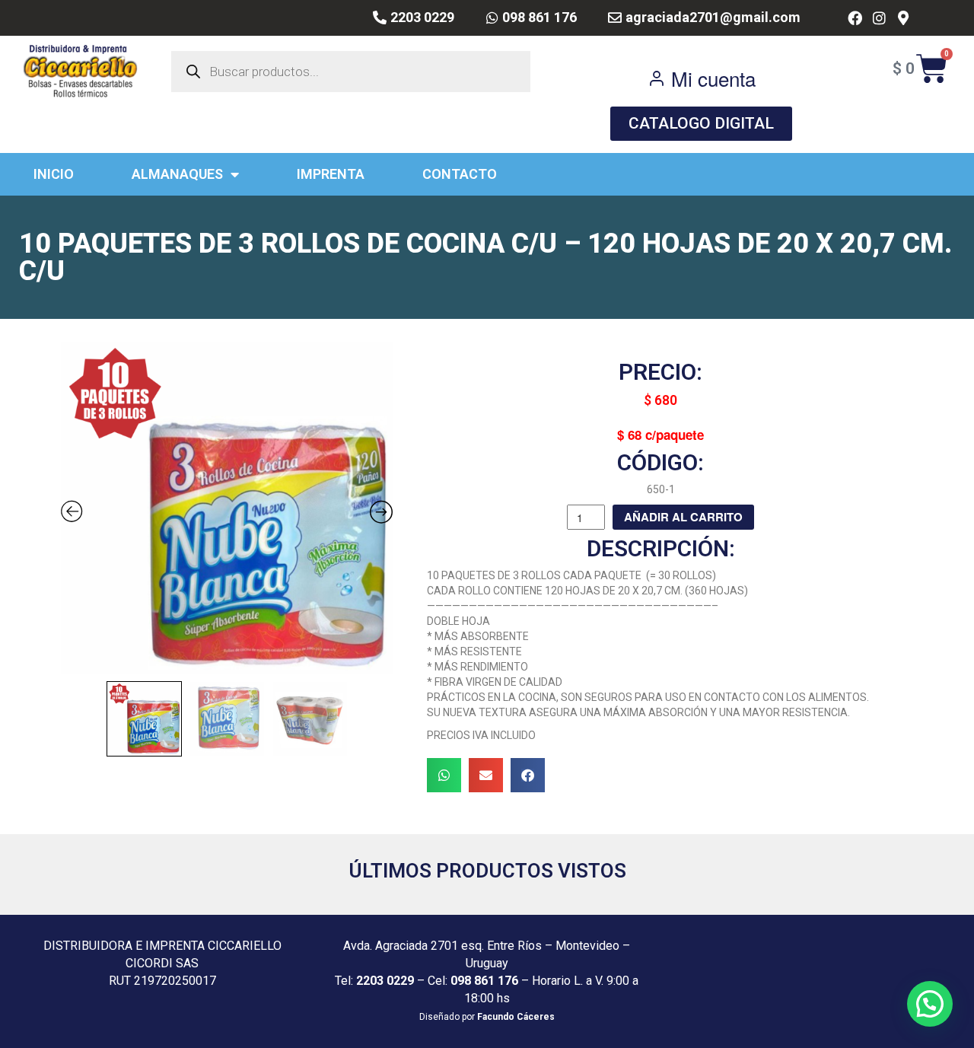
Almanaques (177, 174)
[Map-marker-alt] (903, 18)
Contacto (459, 174)
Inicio (53, 174)
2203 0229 (385, 980)
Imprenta (330, 174)
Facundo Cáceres (516, 1016)
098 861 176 (484, 980)
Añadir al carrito (683, 516)
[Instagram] (879, 18)
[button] (444, 775)
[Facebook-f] (855, 18)
